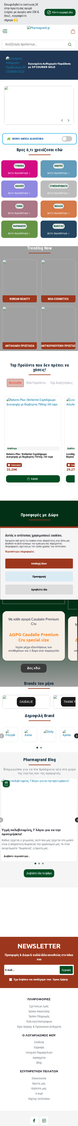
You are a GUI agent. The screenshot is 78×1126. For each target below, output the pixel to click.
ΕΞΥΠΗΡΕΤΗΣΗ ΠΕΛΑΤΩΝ (39, 1071)
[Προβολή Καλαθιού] (72, 31)
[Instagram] (44, 1120)
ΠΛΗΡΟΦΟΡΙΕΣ (39, 999)
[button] (61, 120)
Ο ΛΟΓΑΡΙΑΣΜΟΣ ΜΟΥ (39, 1035)
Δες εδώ (33, 668)
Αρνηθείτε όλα (39, 589)
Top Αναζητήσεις (61, 383)
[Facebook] (34, 1120)
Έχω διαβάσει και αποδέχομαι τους (40, 979)
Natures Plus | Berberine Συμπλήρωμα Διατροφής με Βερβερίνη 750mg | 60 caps (29, 455)
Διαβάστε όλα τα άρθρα (39, 873)
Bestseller (15, 383)
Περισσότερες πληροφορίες (19, 551)
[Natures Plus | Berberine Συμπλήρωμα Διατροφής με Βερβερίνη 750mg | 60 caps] (32, 424)
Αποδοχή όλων (39, 563)
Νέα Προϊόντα (35, 383)
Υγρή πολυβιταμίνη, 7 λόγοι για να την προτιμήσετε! (31, 832)
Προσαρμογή (39, 576)
